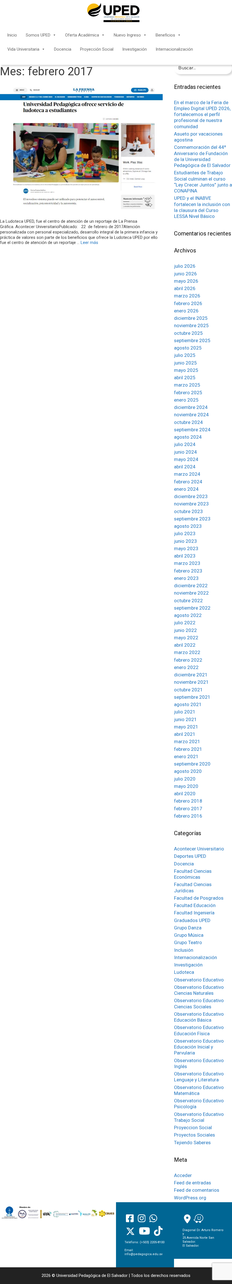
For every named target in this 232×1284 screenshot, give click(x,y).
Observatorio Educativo (199, 980)
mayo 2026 (186, 281)
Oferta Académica (82, 35)
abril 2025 (185, 377)
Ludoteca (184, 972)
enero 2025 (186, 400)
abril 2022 (185, 645)
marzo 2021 (187, 741)
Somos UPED (38, 35)
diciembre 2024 (191, 407)
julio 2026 (185, 266)
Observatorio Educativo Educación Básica (199, 1017)
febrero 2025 (188, 392)
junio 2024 (185, 452)
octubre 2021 (188, 690)
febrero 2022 (188, 660)
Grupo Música (188, 935)
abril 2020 (185, 793)
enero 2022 (186, 667)
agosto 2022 (188, 615)
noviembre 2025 (191, 325)
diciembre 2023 (191, 496)
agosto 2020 (188, 771)
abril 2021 (185, 734)
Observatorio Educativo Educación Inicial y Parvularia (199, 1047)
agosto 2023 (188, 526)
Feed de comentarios (196, 1190)
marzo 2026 (187, 296)
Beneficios (165, 35)
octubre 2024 (188, 422)
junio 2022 (185, 630)
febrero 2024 (188, 482)
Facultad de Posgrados (199, 898)
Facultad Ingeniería (194, 913)
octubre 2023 (188, 511)
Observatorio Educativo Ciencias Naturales (199, 990)
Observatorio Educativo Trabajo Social (199, 1117)
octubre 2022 (188, 600)
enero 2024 (186, 489)
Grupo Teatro (188, 942)
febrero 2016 (188, 816)
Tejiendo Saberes (192, 1142)
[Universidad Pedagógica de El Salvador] (113, 12)
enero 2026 (186, 311)
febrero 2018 (188, 801)
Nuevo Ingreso (127, 35)
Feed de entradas (192, 1183)
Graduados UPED (192, 920)
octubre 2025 (188, 333)
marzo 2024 (187, 474)
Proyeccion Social (193, 1127)
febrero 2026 (188, 303)
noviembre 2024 (191, 414)
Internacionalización (174, 49)
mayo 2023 (186, 548)
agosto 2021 (188, 704)
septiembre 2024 (192, 429)
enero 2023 (186, 578)
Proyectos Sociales (194, 1135)
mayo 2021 (186, 727)
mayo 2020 (186, 786)
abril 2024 (185, 467)
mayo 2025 (186, 370)
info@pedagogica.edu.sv (143, 1254)
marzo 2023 (187, 563)
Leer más (89, 242)
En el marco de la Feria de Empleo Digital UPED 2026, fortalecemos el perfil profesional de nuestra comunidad (202, 114)
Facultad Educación (195, 905)
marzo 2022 (187, 652)
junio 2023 (185, 541)
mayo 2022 (186, 637)
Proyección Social (96, 49)
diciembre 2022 (191, 585)
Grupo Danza (187, 928)
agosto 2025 (188, 348)
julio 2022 (185, 622)
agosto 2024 (188, 437)
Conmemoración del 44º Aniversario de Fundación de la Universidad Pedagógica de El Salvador (202, 156)
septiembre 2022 (192, 608)
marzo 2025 (187, 385)
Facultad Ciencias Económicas (193, 874)
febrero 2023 (188, 571)
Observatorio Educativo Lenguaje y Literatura (199, 1076)
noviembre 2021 (191, 682)
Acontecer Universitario (199, 849)
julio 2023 (185, 533)
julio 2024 (185, 444)
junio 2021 (185, 719)
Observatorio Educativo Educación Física (199, 1030)
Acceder (183, 1175)
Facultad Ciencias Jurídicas (193, 887)
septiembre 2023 (192, 519)
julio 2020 (185, 779)
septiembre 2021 (192, 697)
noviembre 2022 (191, 593)
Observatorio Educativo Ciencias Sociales (199, 1003)
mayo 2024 (186, 459)
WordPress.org (190, 1198)
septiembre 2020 (192, 764)
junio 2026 (185, 273)
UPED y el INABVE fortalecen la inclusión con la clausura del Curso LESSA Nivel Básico (202, 207)
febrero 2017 (188, 808)
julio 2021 (185, 712)
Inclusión (183, 950)
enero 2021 (186, 756)
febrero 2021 (188, 749)
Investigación (134, 49)
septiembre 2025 (192, 340)
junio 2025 (185, 363)
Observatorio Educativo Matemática (199, 1090)
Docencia (62, 49)
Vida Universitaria (23, 49)
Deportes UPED (190, 856)
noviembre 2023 (191, 504)
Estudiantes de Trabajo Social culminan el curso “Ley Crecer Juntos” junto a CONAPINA (203, 182)
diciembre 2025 (191, 318)
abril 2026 (185, 288)
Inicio (12, 35)
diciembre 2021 (191, 675)
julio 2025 (185, 355)
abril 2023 (185, 556)
